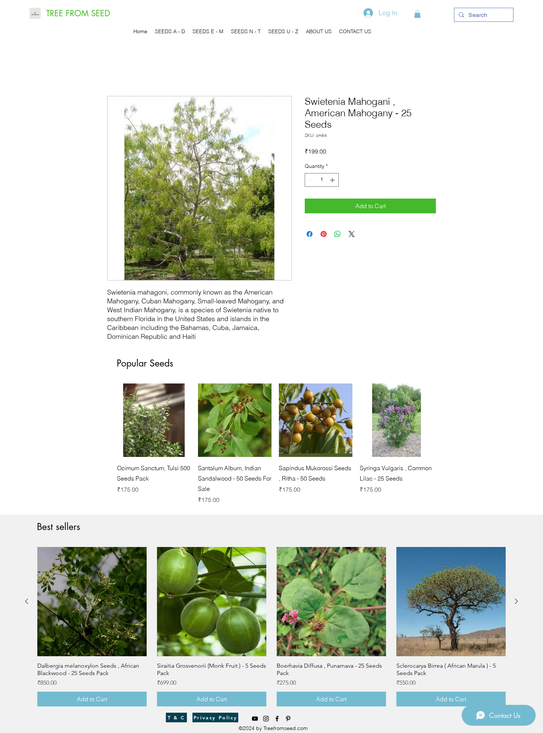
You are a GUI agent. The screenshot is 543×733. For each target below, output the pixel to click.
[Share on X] (351, 234)
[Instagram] (266, 718)
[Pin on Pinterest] (323, 234)
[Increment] (333, 179)
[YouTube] (255, 718)
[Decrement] (310, 179)
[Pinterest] (288, 718)
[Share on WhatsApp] (337, 234)
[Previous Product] (106, 419)
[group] (275, 444)
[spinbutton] (321, 179)
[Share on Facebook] (309, 234)
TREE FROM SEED (78, 13)
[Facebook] (277, 718)
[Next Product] (444, 419)
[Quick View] (154, 420)
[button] (417, 14)
